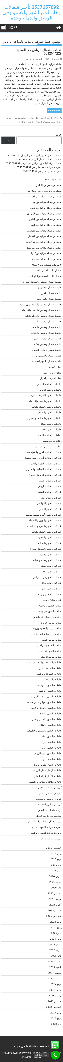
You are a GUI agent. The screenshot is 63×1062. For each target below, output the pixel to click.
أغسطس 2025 (54, 916)
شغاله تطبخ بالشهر (52, 599)
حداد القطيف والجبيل (51, 378)
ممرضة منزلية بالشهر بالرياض (46, 832)
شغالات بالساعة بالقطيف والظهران (44, 469)
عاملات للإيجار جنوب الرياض (47, 764)
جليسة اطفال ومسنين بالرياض (46, 321)
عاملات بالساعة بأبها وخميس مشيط (43, 662)
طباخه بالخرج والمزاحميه (49, 645)
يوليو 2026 (56, 853)
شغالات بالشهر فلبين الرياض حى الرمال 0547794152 (34, 155)
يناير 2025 (56, 955)
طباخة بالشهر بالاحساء (50, 605)
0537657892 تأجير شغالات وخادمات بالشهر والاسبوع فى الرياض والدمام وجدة (32, 12)
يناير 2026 (56, 887)
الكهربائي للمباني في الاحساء (47, 264)
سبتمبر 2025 (55, 910)
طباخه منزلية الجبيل (51, 656)
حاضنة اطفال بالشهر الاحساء (47, 361)
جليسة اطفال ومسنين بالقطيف (46, 332)
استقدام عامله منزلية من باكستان (45, 196)
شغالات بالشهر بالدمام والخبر (47, 531)
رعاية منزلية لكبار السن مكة (47, 446)
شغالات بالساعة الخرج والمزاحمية (44, 452)
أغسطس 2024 (54, 978)
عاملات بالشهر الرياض (50, 690)
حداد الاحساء (55, 367)
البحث (58, 134)
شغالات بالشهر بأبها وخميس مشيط (44, 514)
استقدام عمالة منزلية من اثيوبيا (46, 207)
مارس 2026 (55, 876)
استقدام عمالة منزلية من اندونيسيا (44, 230)
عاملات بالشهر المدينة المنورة (46, 696)
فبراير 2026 (55, 881)
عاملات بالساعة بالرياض (49, 673)
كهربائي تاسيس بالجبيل (50, 787)
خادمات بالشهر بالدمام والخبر (47, 406)
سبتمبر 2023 (55, 1001)
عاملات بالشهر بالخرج (50, 713)
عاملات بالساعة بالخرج (50, 668)
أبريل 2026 (56, 870)
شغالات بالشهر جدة (52, 571)
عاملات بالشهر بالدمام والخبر (47, 719)
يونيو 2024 (56, 984)
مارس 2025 (55, 944)
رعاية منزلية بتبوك (52, 440)
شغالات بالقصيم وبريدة (50, 594)
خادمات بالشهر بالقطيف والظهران (44, 418)
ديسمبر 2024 (55, 961)
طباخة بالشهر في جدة (50, 611)
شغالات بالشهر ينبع (52, 588)
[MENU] (3, 27)
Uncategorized (53, 179)
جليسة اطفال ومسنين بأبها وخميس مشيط (40, 304)
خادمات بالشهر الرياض (50, 389)
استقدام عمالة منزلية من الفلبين (45, 219)
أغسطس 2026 (54, 847)
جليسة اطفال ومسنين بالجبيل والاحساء (42, 310)
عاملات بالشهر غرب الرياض (48, 753)
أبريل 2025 (56, 938)
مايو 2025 (56, 933)
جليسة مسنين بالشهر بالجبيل (47, 349)
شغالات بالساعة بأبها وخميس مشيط (43, 457)
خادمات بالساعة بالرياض (49, 384)
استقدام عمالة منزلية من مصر (46, 259)
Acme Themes (33, 1056)
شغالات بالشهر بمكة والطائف (47, 560)
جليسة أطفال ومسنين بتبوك (47, 287)
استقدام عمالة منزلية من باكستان (44, 236)
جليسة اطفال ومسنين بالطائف (46, 327)
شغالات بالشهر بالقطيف (49, 543)
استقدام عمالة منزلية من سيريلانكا (44, 247)
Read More (54, 110)
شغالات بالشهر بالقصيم (50, 537)
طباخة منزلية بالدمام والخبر (48, 616)
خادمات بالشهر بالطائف (49, 412)
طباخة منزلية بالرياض (51, 622)
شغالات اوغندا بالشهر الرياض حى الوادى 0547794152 (34, 163)
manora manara (32, 59)
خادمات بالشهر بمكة (51, 423)
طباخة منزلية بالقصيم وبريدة (47, 628)
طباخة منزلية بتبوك (52, 639)
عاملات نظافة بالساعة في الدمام (45, 781)
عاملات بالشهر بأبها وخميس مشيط (44, 702)
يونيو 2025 (56, 927)
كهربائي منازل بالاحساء (50, 804)
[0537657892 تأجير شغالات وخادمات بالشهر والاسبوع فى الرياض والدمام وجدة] (58, 27)
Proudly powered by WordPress (20, 1052)
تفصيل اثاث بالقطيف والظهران (46, 276)
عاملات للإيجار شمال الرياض (47, 770)
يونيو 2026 (56, 859)
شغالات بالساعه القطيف (49, 492)
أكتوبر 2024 (55, 967)
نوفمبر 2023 (55, 995)
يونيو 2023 (56, 1018)
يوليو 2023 (56, 1012)
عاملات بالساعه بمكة (51, 679)
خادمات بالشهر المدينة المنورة (46, 395)
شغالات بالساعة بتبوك (50, 480)
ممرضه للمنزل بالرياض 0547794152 (42, 171)
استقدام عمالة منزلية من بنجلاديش (44, 242)
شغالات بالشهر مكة (52, 582)
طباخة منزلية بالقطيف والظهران (45, 634)
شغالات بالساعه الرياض (49, 486)
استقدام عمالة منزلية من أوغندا (46, 202)
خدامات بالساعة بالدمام (49, 435)
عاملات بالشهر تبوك (52, 741)
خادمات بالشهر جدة (52, 429)
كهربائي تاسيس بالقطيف (49, 798)
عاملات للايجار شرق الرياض (47, 776)
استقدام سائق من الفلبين (49, 185)
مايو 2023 (56, 1023)
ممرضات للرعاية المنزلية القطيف (44, 821)
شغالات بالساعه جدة (51, 497)
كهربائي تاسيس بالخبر (50, 793)
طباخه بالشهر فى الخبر (50, 651)
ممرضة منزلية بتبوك (51, 838)
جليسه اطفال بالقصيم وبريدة (47, 355)
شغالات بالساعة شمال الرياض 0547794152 (39, 159)
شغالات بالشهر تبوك (51, 565)
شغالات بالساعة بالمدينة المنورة (45, 474)
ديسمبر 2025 (55, 893)
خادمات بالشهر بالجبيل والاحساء (45, 401)
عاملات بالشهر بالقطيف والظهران (44, 730)
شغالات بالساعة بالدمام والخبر (46, 463)
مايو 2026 (56, 864)
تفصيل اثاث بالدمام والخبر (48, 270)
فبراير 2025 (55, 950)
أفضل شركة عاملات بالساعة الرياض (20, 118)
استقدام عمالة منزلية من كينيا (46, 253)
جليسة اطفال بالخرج (51, 293)
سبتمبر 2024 (55, 972)
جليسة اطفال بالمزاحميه (49, 298)
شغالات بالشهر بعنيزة (51, 554)
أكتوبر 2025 (55, 904)
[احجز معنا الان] (55, 1055)
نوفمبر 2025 (55, 898)
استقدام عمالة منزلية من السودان (44, 213)
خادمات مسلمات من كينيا (51, 122)
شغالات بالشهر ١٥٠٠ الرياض (28, 122)
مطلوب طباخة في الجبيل (49, 815)
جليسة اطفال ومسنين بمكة (48, 344)
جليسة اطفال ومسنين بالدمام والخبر (43, 315)
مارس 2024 (55, 989)
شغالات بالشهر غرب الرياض (47, 577)
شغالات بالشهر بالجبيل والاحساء (45, 520)
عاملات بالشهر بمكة (52, 736)
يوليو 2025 (56, 921)
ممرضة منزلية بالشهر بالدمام (47, 827)
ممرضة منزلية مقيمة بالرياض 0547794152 (39, 167)
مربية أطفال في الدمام (50, 810)
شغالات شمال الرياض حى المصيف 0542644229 (38, 51)
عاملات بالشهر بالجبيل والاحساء (46, 707)
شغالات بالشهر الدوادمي (49, 503)
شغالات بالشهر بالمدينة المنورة (46, 548)
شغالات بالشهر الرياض (49, 118)
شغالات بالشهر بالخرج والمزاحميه (44, 526)
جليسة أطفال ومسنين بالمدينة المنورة (42, 281)
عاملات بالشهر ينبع (52, 759)
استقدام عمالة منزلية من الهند (46, 224)
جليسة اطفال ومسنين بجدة (48, 338)
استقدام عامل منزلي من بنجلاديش (44, 190)
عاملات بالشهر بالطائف (50, 724)
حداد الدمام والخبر (52, 372)
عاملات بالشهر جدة (52, 747)
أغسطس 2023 (54, 1006)
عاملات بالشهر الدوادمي (49, 685)
